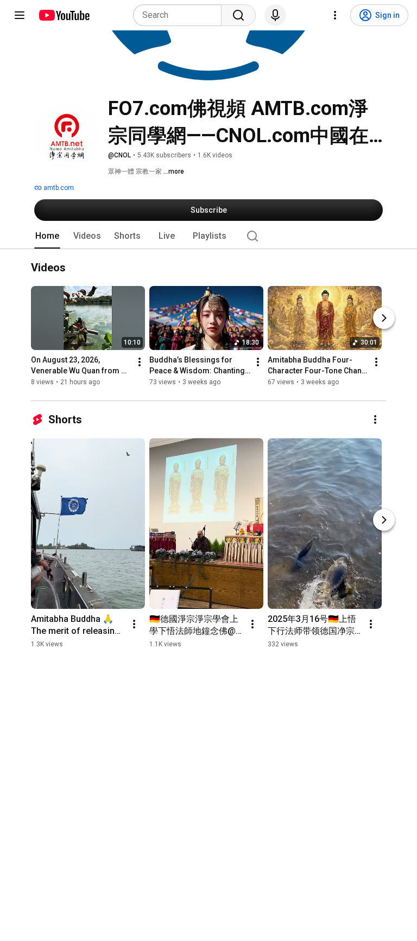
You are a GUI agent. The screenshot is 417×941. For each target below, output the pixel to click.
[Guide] (19, 15)
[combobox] (180, 15)
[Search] (238, 15)
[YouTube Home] (63, 15)
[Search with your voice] (275, 15)
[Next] (384, 318)
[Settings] (335, 15)
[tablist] (208, 236)
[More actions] (139, 362)
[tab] (47, 236)
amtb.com (58, 188)
